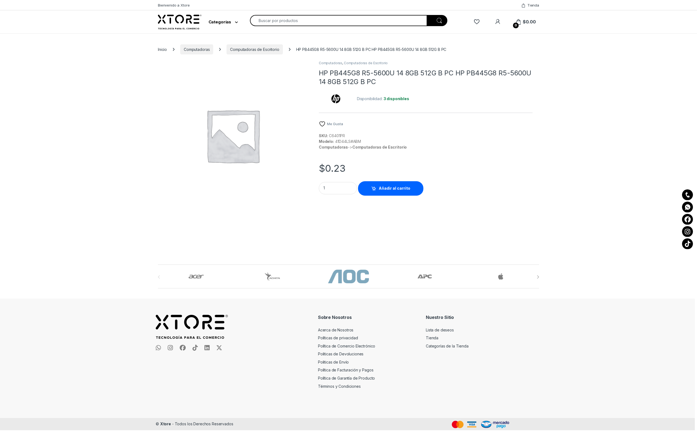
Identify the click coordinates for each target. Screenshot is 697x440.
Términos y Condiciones (339, 386)
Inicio (162, 49)
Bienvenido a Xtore (173, 5)
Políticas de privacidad (338, 338)
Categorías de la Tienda (447, 346)
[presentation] (538, 277)
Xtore (165, 423)
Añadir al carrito (394, 188)
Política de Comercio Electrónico (346, 346)
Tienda (533, 5)
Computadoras (197, 49)
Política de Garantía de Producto (346, 378)
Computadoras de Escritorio (254, 49)
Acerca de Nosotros (335, 330)
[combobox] (338, 20)
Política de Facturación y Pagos (346, 370)
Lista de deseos (440, 330)
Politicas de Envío (333, 362)
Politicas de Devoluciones (341, 354)
